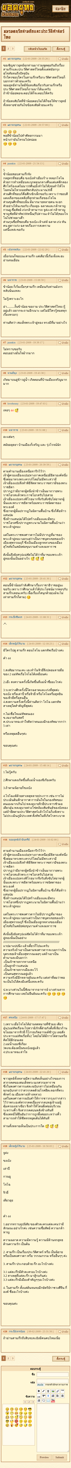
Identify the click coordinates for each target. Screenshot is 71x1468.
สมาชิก (60, 8)
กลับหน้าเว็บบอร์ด (37, 49)
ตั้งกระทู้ (61, 49)
